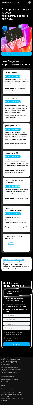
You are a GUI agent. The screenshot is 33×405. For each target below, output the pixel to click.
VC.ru (9, 245)
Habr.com (10, 242)
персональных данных (13, 334)
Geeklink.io (11, 244)
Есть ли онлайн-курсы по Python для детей (13, 261)
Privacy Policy (11, 394)
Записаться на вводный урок (16, 54)
